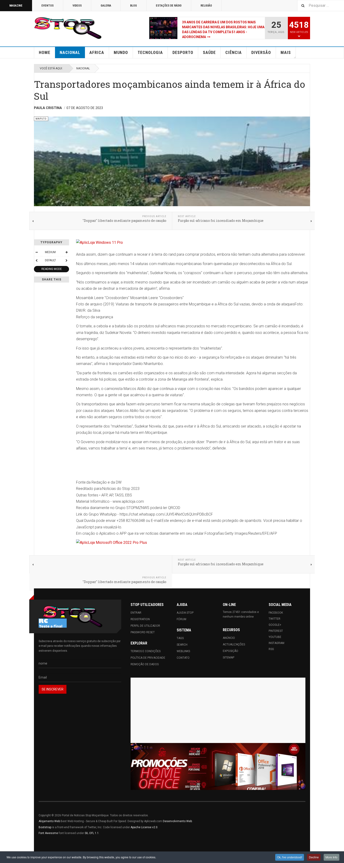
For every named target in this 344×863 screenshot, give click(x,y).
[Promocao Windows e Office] (218, 766)
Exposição (230, 651)
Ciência (233, 52)
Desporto (182, 52)
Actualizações (234, 644)
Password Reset (143, 632)
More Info (331, 857)
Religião (206, 5)
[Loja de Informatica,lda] (193, 242)
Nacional (70, 52)
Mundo (121, 52)
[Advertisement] (218, 710)
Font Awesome (48, 833)
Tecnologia (150, 52)
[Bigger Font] (66, 252)
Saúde (209, 52)
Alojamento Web (49, 821)
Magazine (15, 5)
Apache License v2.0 (144, 827)
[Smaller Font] (36, 252)
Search (182, 644)
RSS (271, 649)
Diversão (261, 52)
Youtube (275, 637)
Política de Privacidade (148, 657)
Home (44, 52)
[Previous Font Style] (36, 260)
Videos (77, 5)
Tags (180, 638)
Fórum (181, 619)
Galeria (106, 5)
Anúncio (229, 638)
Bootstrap (45, 827)
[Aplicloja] (193, 542)
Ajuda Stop (185, 612)
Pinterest (276, 631)
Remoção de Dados (145, 664)
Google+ (275, 624)
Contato (183, 657)
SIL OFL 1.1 (92, 833)
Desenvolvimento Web (177, 821)
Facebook (276, 612)
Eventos (47, 5)
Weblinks (183, 651)
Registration (140, 619)
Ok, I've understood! (289, 857)
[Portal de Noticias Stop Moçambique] (68, 28)
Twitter (274, 618)
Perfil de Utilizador (145, 625)
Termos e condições (146, 651)
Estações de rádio (169, 5)
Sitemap (228, 657)
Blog (133, 5)
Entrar (136, 612)
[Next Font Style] (66, 260)
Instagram (276, 643)
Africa (96, 52)
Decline (314, 857)
